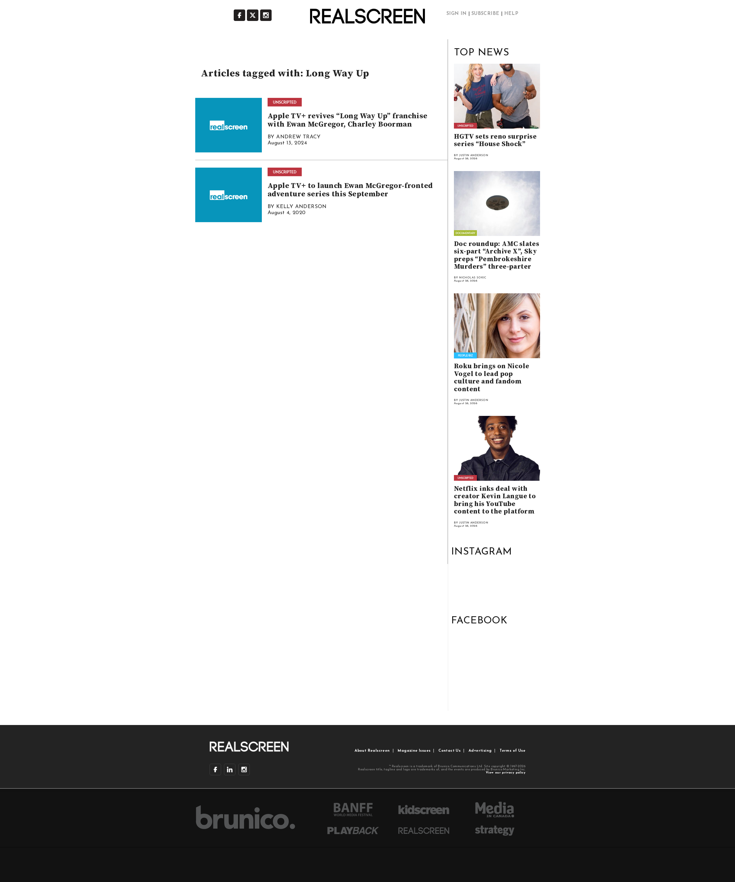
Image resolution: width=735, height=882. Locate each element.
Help (511, 13)
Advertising (480, 751)
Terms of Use (512, 751)
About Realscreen (372, 751)
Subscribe (485, 13)
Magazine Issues (414, 751)
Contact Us (449, 751)
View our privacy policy (505, 772)
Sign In (456, 13)
